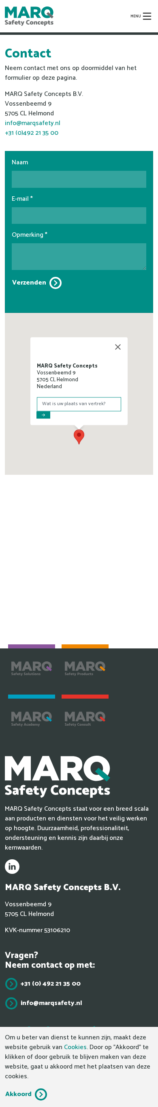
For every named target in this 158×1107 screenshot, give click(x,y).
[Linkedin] (12, 866)
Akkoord (18, 1094)
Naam (20, 163)
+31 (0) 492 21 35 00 (51, 983)
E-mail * (22, 199)
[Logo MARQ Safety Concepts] (29, 16)
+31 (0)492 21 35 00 (31, 132)
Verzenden (29, 282)
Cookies (75, 1047)
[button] (79, 437)
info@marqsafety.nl (32, 123)
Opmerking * (29, 235)
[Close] (118, 347)
